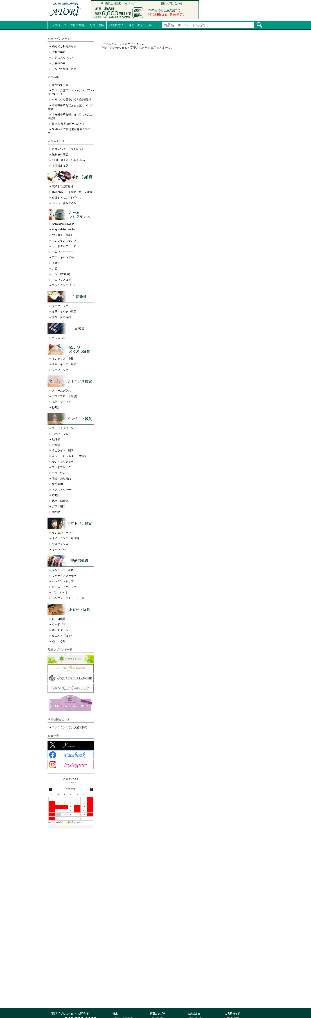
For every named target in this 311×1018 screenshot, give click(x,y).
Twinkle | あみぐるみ (64, 203)
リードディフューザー (65, 246)
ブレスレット (60, 592)
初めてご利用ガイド (64, 46)
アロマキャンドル (63, 257)
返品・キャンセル (140, 25)
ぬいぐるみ (59, 641)
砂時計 (56, 407)
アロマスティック (63, 251)
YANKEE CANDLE (63, 235)
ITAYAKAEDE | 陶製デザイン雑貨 (72, 191)
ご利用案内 (77, 25)
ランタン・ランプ (63, 532)
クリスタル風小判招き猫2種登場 (71, 99)
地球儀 (56, 439)
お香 (54, 268)
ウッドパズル (60, 624)
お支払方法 (116, 25)
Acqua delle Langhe (63, 229)
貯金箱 (56, 444)
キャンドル (59, 549)
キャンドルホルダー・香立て (69, 456)
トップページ (57, 25)
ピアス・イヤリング (64, 586)
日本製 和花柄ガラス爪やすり (70, 123)
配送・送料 (96, 25)
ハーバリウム (60, 433)
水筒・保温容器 (61, 317)
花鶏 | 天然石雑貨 (62, 186)
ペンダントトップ (63, 581)
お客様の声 (59, 63)
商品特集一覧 (60, 84)
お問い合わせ (174, 3)
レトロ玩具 (59, 618)
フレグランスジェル (64, 285)
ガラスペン (59, 337)
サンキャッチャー (63, 461)
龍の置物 (57, 483)
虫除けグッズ (60, 543)
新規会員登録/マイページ (120, 3)
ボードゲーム (60, 629)
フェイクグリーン (63, 428)
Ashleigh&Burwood (63, 223)
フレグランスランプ (64, 240)
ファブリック (60, 306)
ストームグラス (61, 390)
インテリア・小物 (63, 358)
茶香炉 (56, 262)
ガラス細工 (59, 506)
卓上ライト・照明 (63, 450)
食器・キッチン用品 (64, 311)
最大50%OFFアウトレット (68, 148)
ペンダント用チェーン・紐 (68, 598)
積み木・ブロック (63, 635)
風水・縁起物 (60, 500)
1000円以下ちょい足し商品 (68, 160)
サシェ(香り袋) (61, 274)
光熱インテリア (61, 401)
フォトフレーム (61, 467)
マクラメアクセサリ (64, 575)
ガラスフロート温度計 (65, 396)
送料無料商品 (60, 154)
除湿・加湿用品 (61, 478)
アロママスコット (63, 279)
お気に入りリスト (63, 57)
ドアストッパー (61, 489)
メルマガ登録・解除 (64, 68)
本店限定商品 (60, 165)
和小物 (56, 511)
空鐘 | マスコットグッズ (66, 197)
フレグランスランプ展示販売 (69, 727)
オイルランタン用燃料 (65, 538)
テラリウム (59, 472)
